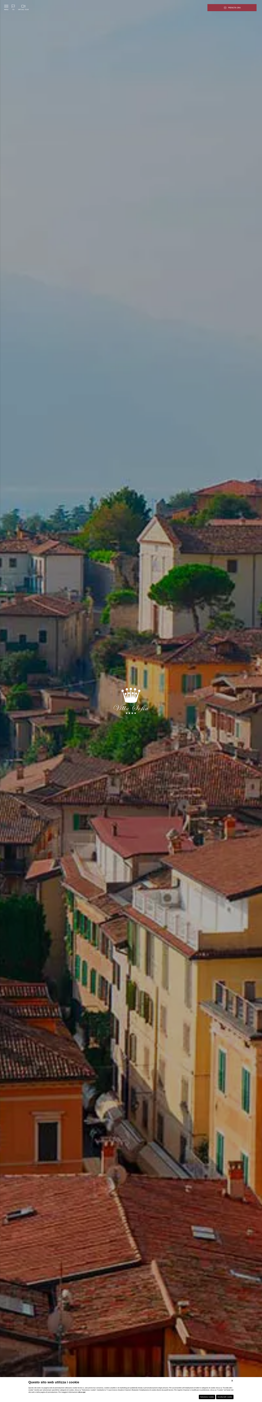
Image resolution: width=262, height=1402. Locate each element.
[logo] (131, 701)
